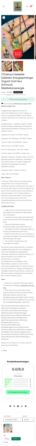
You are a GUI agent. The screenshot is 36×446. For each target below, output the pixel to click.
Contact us (16, 438)
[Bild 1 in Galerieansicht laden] (7, 66)
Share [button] (5, 350)
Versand (8, 94)
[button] (3, 6)
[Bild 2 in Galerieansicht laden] (18, 66)
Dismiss (7, 438)
